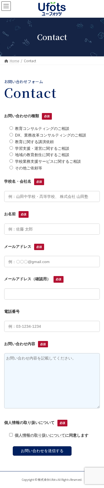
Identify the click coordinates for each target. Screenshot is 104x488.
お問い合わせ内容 (25, 344)
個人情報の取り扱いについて (34, 422)
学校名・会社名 (23, 181)
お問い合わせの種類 (27, 116)
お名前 (15, 214)
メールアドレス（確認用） (32, 279)
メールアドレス (23, 246)
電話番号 (12, 311)
